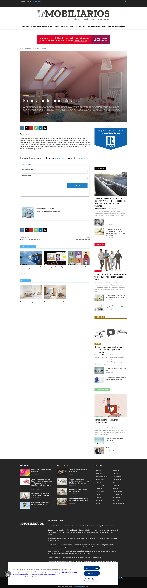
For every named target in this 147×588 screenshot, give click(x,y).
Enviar (77, 185)
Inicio (21, 48)
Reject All (91, 573)
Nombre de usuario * (29, 169)
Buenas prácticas (102, 390)
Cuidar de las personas (113, 448)
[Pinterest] (31, 128)
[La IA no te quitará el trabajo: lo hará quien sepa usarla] (31, 258)
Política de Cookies (31, 577)
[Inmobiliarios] (74, 15)
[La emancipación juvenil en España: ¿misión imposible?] (99, 307)
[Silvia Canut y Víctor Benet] (28, 212)
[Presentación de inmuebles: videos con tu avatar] (79, 258)
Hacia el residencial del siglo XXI (30, 239)
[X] (27, 128)
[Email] (45, 128)
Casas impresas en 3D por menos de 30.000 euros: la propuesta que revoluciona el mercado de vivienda (110, 202)
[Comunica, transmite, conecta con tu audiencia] (62, 472)
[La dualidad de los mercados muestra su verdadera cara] (25, 505)
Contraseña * (26, 175)
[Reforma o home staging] (31, 292)
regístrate (83, 158)
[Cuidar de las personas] (99, 450)
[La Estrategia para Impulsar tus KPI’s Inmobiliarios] (62, 491)
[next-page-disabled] (24, 307)
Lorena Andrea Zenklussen (102, 282)
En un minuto (100, 168)
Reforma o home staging (27, 302)
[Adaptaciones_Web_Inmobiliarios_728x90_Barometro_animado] (73, 39)
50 (48, 114)
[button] (125, 1)
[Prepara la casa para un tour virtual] (55, 292)
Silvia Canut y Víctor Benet (33, 114)
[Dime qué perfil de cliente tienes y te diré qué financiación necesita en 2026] (110, 260)
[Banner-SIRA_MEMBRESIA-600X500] (110, 141)
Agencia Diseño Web (79, 586)
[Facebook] (22, 128)
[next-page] (24, 273)
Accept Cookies (92, 568)
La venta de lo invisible (82, 239)
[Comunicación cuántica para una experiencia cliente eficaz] (99, 380)
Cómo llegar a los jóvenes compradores (106, 421)
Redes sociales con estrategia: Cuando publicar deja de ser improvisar (108, 349)
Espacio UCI (100, 244)
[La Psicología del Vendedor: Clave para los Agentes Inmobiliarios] (62, 501)
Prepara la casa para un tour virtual (54, 302)
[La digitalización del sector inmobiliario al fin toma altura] (99, 222)
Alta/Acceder (37, 1)
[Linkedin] (40, 128)
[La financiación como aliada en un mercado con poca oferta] (99, 298)
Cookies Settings (91, 579)
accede (61, 158)
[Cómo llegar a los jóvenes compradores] (110, 405)
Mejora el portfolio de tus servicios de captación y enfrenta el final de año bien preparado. (79, 481)
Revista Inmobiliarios (100, 208)
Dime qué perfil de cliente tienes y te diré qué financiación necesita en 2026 (110, 277)
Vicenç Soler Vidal (99, 354)
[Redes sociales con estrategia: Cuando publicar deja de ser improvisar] (110, 333)
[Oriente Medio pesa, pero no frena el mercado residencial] (25, 495)
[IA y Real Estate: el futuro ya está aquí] (99, 370)
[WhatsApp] (36, 128)
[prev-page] (21, 273)
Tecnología (27, 48)
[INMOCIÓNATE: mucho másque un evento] (25, 472)
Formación (100, 317)
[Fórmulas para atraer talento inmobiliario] (99, 440)
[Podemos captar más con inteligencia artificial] (55, 258)
